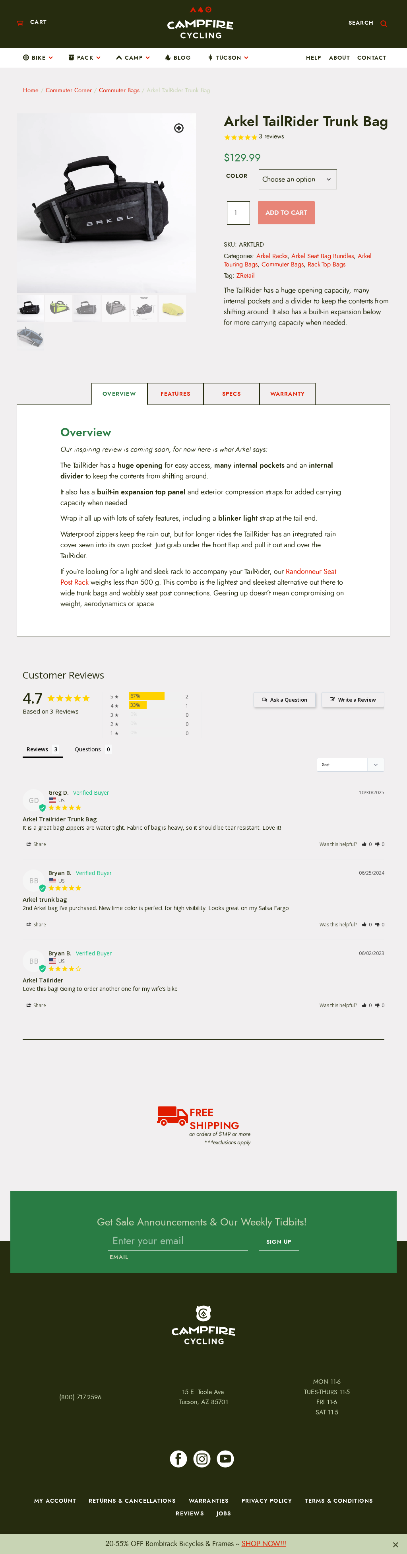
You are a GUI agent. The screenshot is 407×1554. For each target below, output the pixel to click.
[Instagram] (202, 1459)
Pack (85, 58)
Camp (134, 58)
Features (176, 394)
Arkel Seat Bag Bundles (322, 256)
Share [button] (39, 844)
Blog (182, 58)
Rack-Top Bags (326, 264)
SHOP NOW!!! (264, 1543)
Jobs (224, 1513)
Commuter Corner (69, 90)
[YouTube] (225, 1459)
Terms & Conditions (339, 1501)
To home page (203, 1325)
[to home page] (200, 22)
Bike (39, 58)
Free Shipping (214, 1118)
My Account (55, 1501)
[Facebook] (178, 1459)
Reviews (190, 1513)
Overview (119, 394)
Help (314, 58)
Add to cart (286, 212)
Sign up (278, 1242)
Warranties (209, 1501)
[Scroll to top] (14, 1522)
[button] (180, 129)
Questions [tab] (88, 749)
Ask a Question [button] (288, 699)
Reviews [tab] (37, 749)
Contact (371, 58)
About (339, 58)
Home (31, 90)
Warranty (287, 394)
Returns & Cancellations (132, 1501)
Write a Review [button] (357, 699)
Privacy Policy (267, 1501)
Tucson (228, 58)
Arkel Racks (271, 256)
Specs (231, 394)
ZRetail (245, 275)
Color (237, 176)
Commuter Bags (119, 90)
